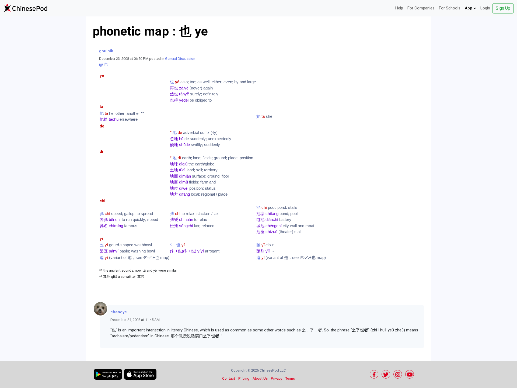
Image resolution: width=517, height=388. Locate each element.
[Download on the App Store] (140, 374)
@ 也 (103, 64)
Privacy (276, 378)
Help (399, 8)
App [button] (469, 8)
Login (485, 8)
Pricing (243, 378)
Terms (290, 378)
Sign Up (503, 8)
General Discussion (180, 59)
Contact (228, 378)
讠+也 (175, 244)
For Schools (449, 8)
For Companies (421, 8)
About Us (260, 378)
